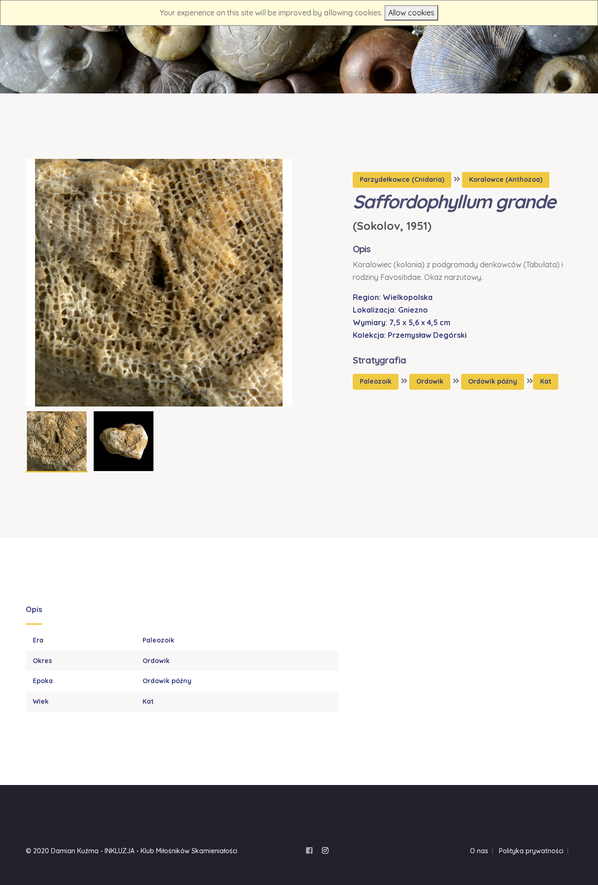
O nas (479, 851)
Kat (545, 381)
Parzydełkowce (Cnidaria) (402, 179)
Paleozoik (376, 381)
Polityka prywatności (531, 851)
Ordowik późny (492, 381)
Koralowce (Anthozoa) (505, 179)
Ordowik (429, 381)
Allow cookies (411, 12)
